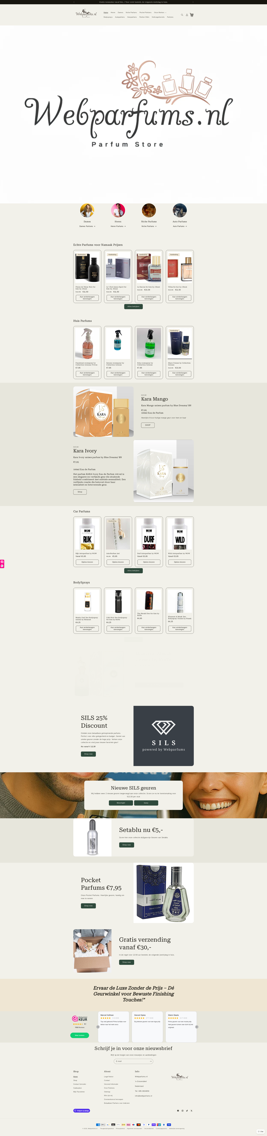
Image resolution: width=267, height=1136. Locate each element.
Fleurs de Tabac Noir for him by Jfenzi (85, 288)
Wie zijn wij (108, 1095)
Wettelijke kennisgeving (177, 1128)
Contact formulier (79, 1084)
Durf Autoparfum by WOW (148, 553)
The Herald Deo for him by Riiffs (148, 614)
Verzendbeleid (149, 1128)
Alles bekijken (134, 306)
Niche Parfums (148, 226)
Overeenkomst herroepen (113, 1099)
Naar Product (13, 1132)
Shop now (88, 754)
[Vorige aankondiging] (74, 2)
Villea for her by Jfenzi (177, 287)
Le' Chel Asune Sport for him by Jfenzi (116, 288)
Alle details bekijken (176, 694)
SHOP (147, 425)
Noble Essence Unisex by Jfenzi (25, 1126)
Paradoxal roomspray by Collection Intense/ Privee (86, 364)
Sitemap (107, 1092)
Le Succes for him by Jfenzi (148, 287)
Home (75, 1076)
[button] (160, 12)
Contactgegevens (161, 1128)
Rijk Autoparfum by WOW (86, 553)
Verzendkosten (157, 669)
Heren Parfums (117, 226)
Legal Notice (108, 1076)
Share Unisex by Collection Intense (179, 364)
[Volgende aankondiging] (193, 2)
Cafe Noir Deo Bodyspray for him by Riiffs (116, 618)
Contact (107, 1080)
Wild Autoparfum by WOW (179, 553)
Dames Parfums (86, 226)
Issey (146, 803)
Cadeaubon (77, 1088)
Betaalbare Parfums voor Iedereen (117, 1103)
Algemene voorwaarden (134, 1128)
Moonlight (121, 803)
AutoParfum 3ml (113, 553)
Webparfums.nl (93, 1128)
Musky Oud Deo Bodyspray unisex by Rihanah (87, 618)
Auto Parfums (179, 226)
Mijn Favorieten (79, 1092)
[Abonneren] (150, 1061)
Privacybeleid (120, 1128)
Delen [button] (139, 694)
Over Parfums (109, 1088)
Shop (80, 492)
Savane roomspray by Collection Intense (115, 364)
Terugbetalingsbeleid (107, 1128)
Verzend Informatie (111, 1084)
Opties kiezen (87, 562)
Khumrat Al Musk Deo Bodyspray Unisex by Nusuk (179, 617)
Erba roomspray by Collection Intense (145, 364)
